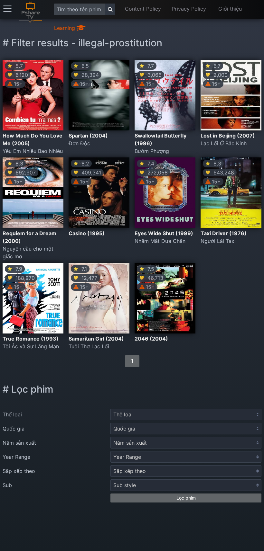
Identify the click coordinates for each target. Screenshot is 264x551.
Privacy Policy (189, 8)
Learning (65, 28)
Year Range (16, 457)
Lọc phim (186, 498)
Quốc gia (13, 428)
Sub (7, 485)
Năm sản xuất (19, 443)
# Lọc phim (28, 389)
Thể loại (12, 414)
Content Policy (143, 8)
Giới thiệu (230, 8)
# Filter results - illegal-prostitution (82, 43)
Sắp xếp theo (19, 471)
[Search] (110, 9)
